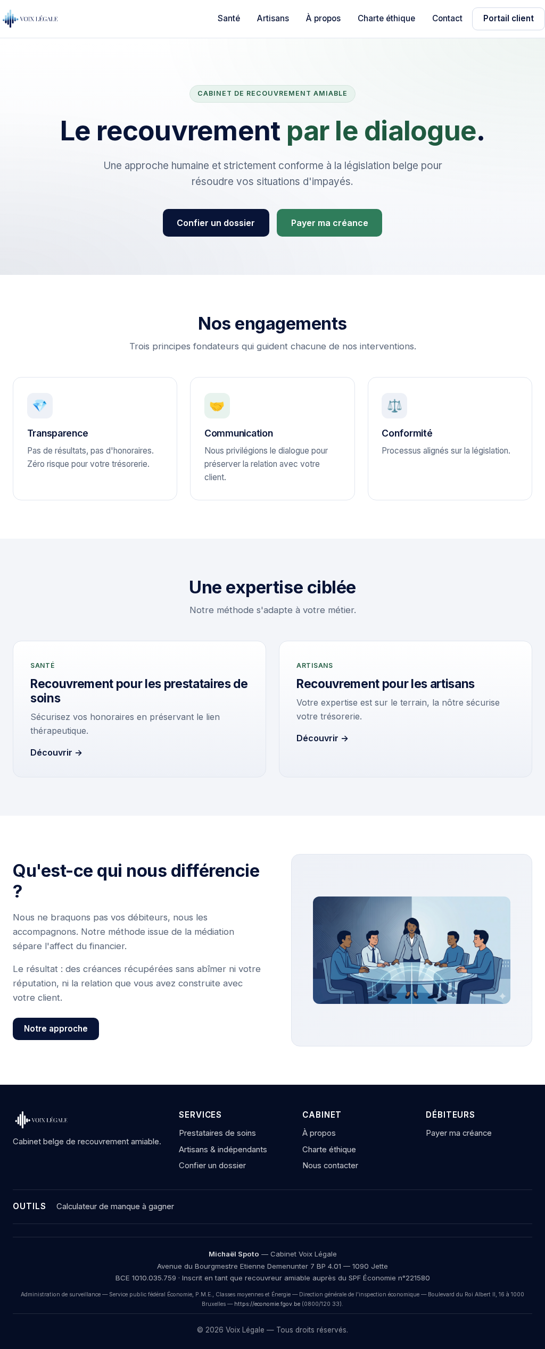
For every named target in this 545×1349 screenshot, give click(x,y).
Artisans (273, 18)
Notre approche (56, 1029)
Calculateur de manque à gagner (115, 1206)
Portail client (508, 18)
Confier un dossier (216, 222)
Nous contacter (330, 1165)
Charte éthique (386, 18)
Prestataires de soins (217, 1133)
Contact (447, 18)
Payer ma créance (329, 222)
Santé (229, 18)
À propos (323, 18)
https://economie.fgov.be (267, 1304)
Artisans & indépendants (223, 1149)
